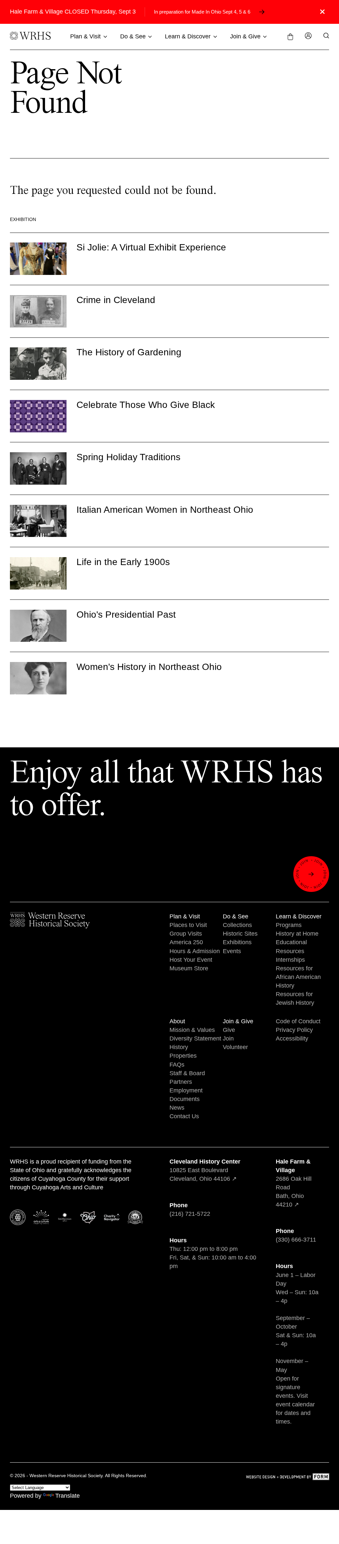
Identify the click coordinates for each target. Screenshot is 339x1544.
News (177, 1107)
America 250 (186, 942)
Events (232, 951)
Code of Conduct (298, 1021)
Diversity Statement (195, 1038)
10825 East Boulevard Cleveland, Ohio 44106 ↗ (205, 1170)
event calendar (295, 1404)
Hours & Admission (195, 951)
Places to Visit (188, 925)
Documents (185, 1099)
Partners (181, 1082)
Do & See (133, 36)
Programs (289, 925)
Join (228, 1038)
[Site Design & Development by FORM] (287, 1478)
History (179, 1047)
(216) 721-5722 (190, 1214)
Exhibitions (237, 942)
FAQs (177, 1064)
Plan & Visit (85, 36)
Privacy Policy (294, 1030)
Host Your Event (191, 959)
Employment (186, 1090)
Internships (290, 959)
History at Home (297, 933)
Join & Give (245, 36)
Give (229, 1030)
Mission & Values (192, 1030)
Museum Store (189, 968)
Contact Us (184, 1116)
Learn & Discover (188, 36)
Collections (237, 925)
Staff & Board (187, 1073)
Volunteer (235, 1047)
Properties (183, 1055)
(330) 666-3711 (296, 1239)
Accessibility (292, 1038)
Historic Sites (240, 933)
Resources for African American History (298, 977)
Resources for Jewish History (295, 998)
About (177, 1021)
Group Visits (186, 933)
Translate (67, 1495)
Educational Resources (291, 946)
